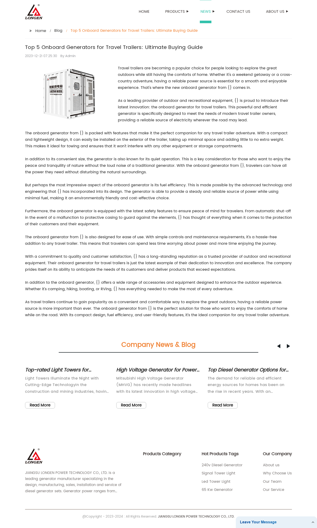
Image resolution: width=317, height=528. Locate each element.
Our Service (273, 490)
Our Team (272, 482)
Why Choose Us (277, 473)
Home (144, 12)
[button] (278, 346)
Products (175, 12)
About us (275, 12)
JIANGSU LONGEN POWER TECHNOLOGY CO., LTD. (196, 516)
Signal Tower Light (218, 473)
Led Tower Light (216, 481)
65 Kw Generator (217, 490)
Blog (58, 31)
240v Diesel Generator (222, 465)
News (206, 12)
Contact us (238, 12)
